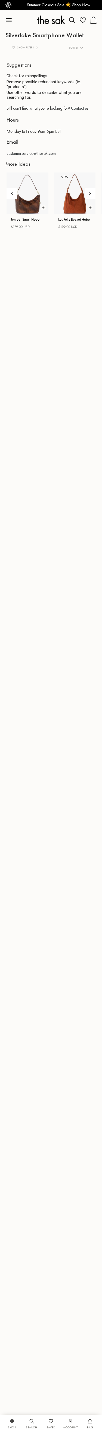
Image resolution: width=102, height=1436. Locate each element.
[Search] (72, 20)
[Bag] (93, 20)
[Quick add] (43, 207)
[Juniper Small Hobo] (27, 193)
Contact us (79, 108)
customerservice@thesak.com (31, 153)
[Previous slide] (12, 193)
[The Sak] (51, 20)
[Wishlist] (82, 20)
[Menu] (11, 20)
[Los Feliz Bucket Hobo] (75, 193)
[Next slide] (90, 193)
